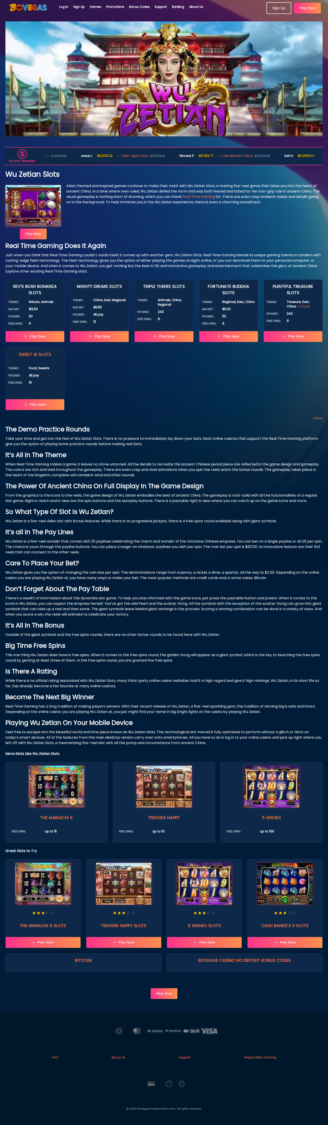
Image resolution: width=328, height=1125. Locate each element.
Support (161, 7)
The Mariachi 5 (56, 817)
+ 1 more (303, 306)
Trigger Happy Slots (124, 925)
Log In (63, 7)
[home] (29, 12)
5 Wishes (271, 817)
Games (95, 7)
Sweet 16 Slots (35, 354)
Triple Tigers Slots (104, 156)
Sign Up (79, 7)
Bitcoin (83, 960)
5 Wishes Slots (204, 925)
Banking (178, 7)
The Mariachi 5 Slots (43, 925)
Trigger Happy (164, 817)
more (318, 418)
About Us (196, 7)
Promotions (115, 7)
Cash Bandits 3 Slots (207, 156)
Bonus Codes (139, 7)
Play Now (307, 8)
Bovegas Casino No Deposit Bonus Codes (244, 960)
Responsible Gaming (260, 1057)
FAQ (55, 1057)
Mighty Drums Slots (308, 156)
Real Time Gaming (199, 196)
